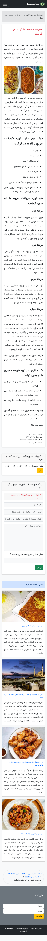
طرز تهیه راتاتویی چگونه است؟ (32, 833)
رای (40, 470)
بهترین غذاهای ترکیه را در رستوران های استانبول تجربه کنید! (23, 696)
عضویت (39, 916)
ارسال (39, 567)
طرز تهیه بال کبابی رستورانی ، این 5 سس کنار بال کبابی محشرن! (25, 763)
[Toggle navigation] (5, 4)
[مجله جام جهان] (35, 4)
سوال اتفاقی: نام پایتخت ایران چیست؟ (26, 554)
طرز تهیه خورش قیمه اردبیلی (32, 625)
